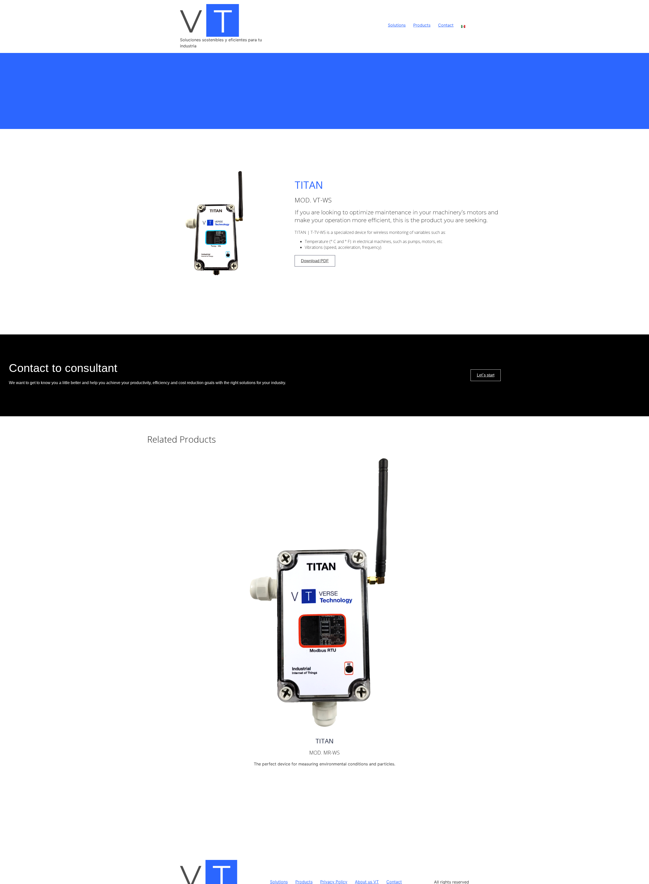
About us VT (367, 881)
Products (421, 25)
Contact (446, 25)
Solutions (397, 25)
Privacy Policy (333, 881)
